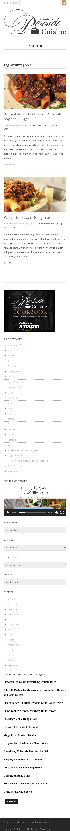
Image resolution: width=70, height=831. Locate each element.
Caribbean (13, 614)
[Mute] (56, 512)
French (11, 639)
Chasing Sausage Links (17, 775)
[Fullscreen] (62, 512)
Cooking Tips (14, 371)
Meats (40, 125)
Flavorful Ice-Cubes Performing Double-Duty (30, 682)
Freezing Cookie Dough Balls (20, 719)
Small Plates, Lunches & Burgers (23, 450)
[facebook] (13, 3)
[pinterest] (7, 3)
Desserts (12, 376)
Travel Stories (14, 466)
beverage (12, 609)
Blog (35, 125)
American (12, 604)
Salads (11, 434)
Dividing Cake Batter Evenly (46, 703)
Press (10, 424)
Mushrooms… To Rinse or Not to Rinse (26, 783)
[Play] (8, 512)
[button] (35, 500)
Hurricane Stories (16, 387)
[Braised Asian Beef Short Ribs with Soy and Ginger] (35, 91)
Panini (10, 408)
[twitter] (11, 3)
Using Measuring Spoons (18, 791)
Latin (10, 655)
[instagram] (16, 3)
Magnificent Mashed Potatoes (20, 735)
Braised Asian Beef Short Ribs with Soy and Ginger (33, 116)
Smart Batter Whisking (17, 703)
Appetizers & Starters (18, 345)
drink (10, 629)
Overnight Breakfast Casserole (21, 727)
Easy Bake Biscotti (45, 711)
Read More (9, 164)
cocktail (11, 619)
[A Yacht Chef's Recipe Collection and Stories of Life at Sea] (35, 35)
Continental (13, 624)
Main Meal (12, 397)
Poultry (11, 418)
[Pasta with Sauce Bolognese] (35, 194)
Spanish (11, 660)
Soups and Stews (16, 455)
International (14, 644)
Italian (10, 392)
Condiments (13, 366)
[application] (35, 501)
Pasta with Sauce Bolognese (27, 217)
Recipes (47, 125)
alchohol (12, 599)
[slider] (32, 512)
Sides (10, 445)
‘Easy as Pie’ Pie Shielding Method (23, 767)
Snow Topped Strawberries (19, 711)
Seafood (12, 439)
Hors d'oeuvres (15, 382)
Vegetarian (13, 471)
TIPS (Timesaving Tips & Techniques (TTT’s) (28, 460)
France (11, 634)
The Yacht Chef (13, 227)
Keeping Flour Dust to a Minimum (23, 759)
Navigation (35, 46)
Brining (11, 360)
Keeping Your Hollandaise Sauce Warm (26, 743)
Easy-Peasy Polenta (15, 751)
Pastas (53, 223)
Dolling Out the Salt (37, 751)
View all (11, 801)
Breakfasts (13, 355)
